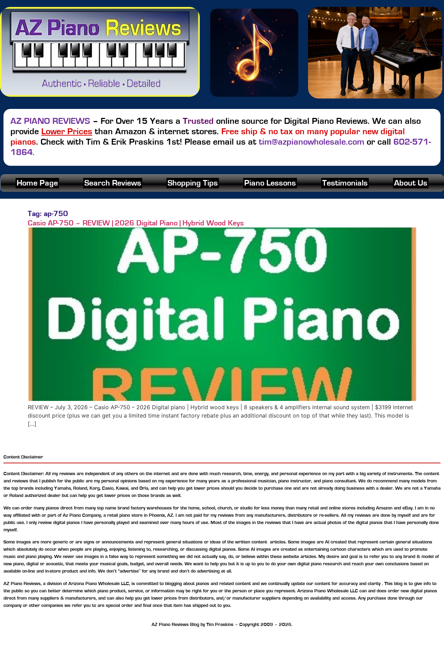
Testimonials (345, 183)
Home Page (37, 183)
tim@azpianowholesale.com (311, 141)
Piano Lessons (270, 183)
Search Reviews (112, 183)
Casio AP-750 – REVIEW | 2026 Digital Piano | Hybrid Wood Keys (136, 223)
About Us (410, 183)
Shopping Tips (193, 183)
